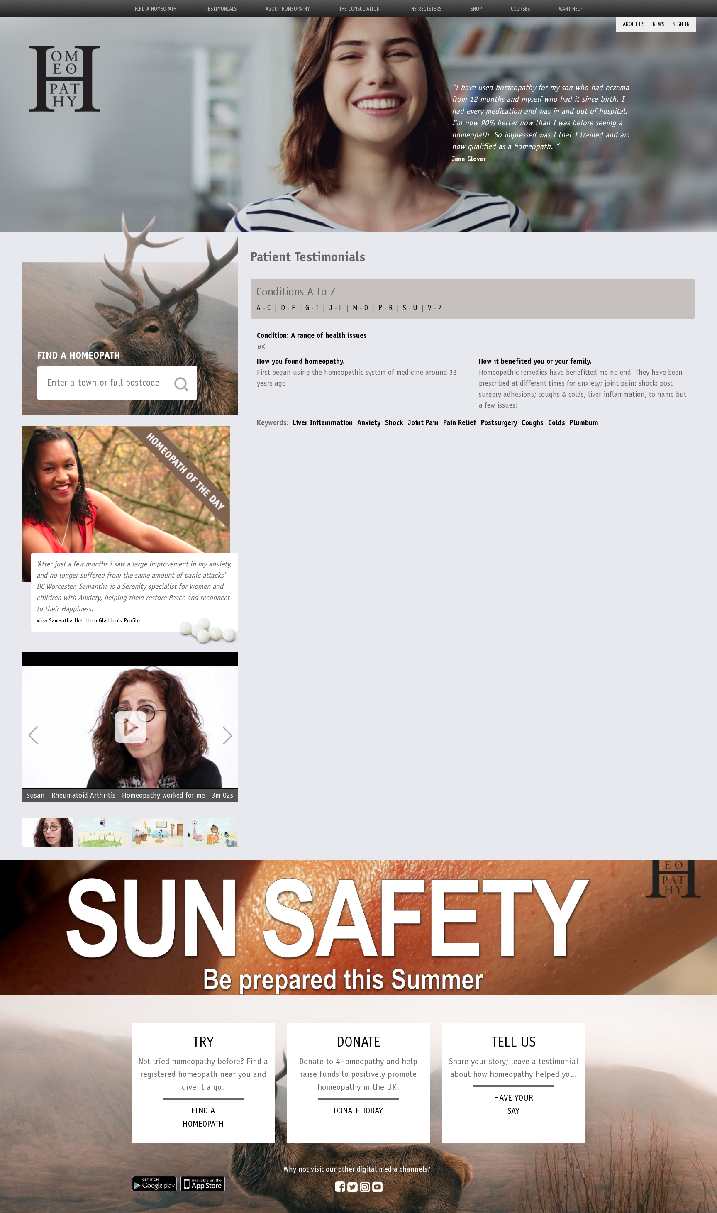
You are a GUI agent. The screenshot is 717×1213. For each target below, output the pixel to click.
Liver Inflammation (322, 422)
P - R (385, 307)
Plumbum (584, 422)
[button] (227, 735)
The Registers (425, 9)
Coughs (533, 422)
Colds (556, 422)
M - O (360, 307)
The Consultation (359, 9)
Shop (476, 9)
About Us (633, 24)
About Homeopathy (288, 9)
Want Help (570, 9)
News (658, 24)
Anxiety (368, 422)
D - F (288, 307)
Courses (520, 9)
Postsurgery (499, 422)
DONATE (358, 1041)
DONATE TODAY (358, 1110)
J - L (335, 307)
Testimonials (221, 9)
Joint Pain (423, 422)
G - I (312, 307)
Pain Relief (459, 422)
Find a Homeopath (155, 9)
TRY (203, 1041)
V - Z (435, 307)
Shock (394, 422)
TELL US (513, 1041)
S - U (410, 307)
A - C (263, 307)
